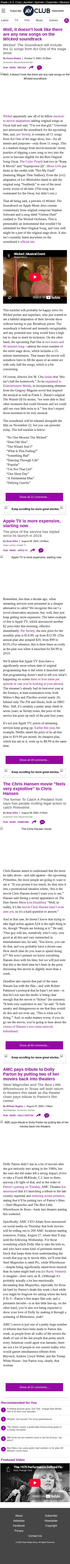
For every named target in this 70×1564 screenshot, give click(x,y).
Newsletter (58, 10)
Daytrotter (52, 2)
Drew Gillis (12, 541)
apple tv (23, 550)
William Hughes (14, 1106)
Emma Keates (13, 58)
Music (39, 20)
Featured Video (13, 1460)
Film (27, 20)
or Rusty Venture (54, 1271)
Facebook (19, 1525)
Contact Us (35, 1536)
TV (16, 20)
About (18, 1515)
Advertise (19, 1521)
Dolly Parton (25, 1115)
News (13, 67)
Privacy (18, 1531)
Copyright (51, 1525)
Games (53, 20)
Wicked (22, 67)
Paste (4, 2)
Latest (4, 20)
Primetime (23, 822)
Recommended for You (19, 1402)
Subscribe (15, 10)
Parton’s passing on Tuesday (21, 1187)
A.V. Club (15, 2)
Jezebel (28, 2)
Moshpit (64, 2)
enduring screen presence (48, 1196)
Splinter (39, 2)
